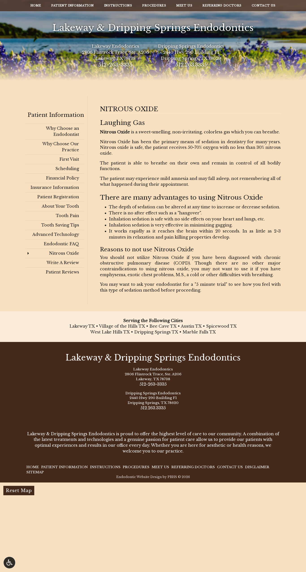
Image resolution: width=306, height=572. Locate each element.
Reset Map (19, 490)
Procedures (154, 5)
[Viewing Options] (9, 563)
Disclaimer (257, 467)
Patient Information (72, 5)
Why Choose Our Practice (60, 146)
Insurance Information (54, 187)
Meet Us (184, 5)
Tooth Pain (67, 215)
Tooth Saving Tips (60, 225)
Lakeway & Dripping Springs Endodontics (153, 27)
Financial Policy (62, 178)
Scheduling (67, 168)
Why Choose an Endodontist (62, 131)
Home (35, 5)
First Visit (69, 159)
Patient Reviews (62, 272)
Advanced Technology (55, 234)
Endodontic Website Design (139, 477)
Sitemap (35, 472)
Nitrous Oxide (64, 253)
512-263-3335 (115, 65)
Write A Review (63, 262)
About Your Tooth (60, 206)
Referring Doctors (222, 5)
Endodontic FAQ (61, 243)
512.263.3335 (191, 65)
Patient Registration (58, 196)
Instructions (118, 5)
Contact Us (264, 5)
